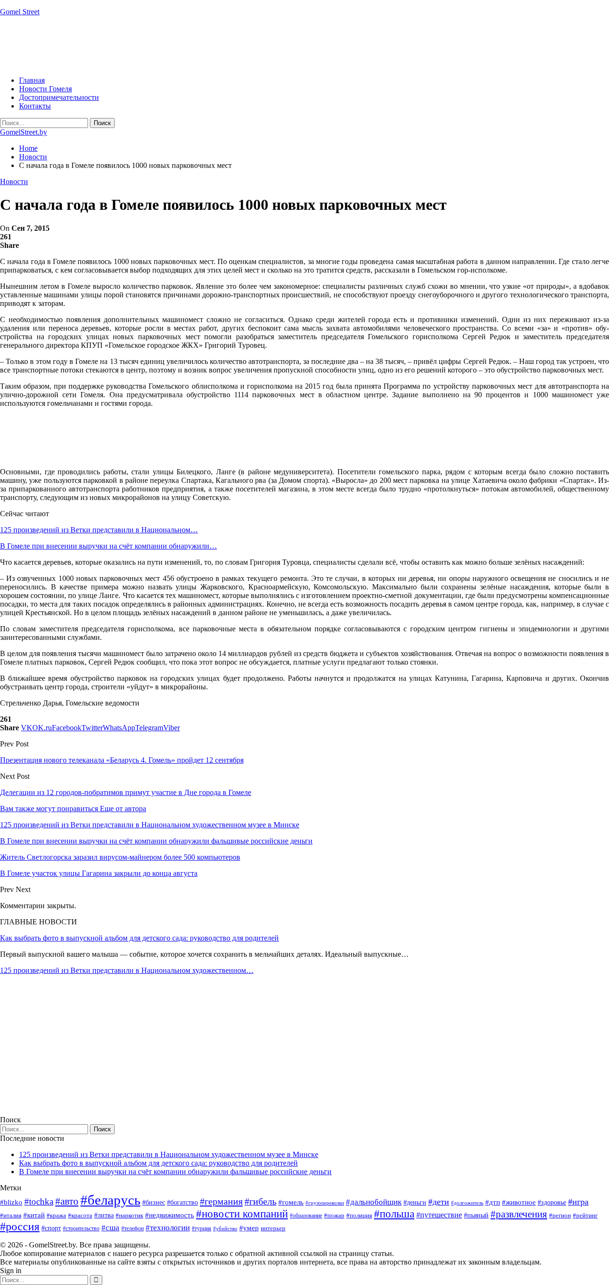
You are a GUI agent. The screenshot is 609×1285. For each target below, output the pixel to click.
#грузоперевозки (324, 1203)
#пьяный (476, 1215)
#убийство (225, 1228)
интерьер (273, 1228)
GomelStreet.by (23, 132)
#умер (249, 1228)
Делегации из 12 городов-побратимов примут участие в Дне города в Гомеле (125, 792)
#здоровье (552, 1202)
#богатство (182, 1202)
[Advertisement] (173, 45)
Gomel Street (19, 12)
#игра (578, 1202)
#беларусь (110, 1199)
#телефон (132, 1228)
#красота (80, 1215)
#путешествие (439, 1215)
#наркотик (129, 1215)
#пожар (334, 1215)
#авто (67, 1201)
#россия (19, 1226)
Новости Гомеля (45, 89)
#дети (438, 1202)
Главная (32, 80)
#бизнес (153, 1202)
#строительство (81, 1228)
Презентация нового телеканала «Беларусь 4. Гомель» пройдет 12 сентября (122, 760)
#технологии (168, 1227)
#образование (306, 1215)
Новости (14, 181)
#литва (104, 1215)
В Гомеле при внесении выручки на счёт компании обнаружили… (108, 546)
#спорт (51, 1228)
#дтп (492, 1202)
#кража (56, 1215)
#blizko (11, 1202)
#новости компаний (242, 1214)
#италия (10, 1215)
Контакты (35, 106)
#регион (560, 1215)
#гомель (291, 1202)
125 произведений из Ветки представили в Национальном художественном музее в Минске (168, 1154)
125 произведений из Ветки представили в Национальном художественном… (127, 970)
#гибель (260, 1202)
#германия (221, 1201)
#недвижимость (169, 1215)
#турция (201, 1228)
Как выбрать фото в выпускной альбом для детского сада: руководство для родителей (139, 938)
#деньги (414, 1202)
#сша (110, 1227)
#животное (519, 1202)
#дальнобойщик (374, 1202)
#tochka (38, 1202)
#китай (34, 1215)
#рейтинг (585, 1215)
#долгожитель (467, 1203)
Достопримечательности (59, 97)
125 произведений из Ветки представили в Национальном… (99, 530)
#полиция (359, 1215)
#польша (394, 1214)
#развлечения (519, 1214)
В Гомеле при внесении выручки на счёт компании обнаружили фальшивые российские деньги (175, 1171)
